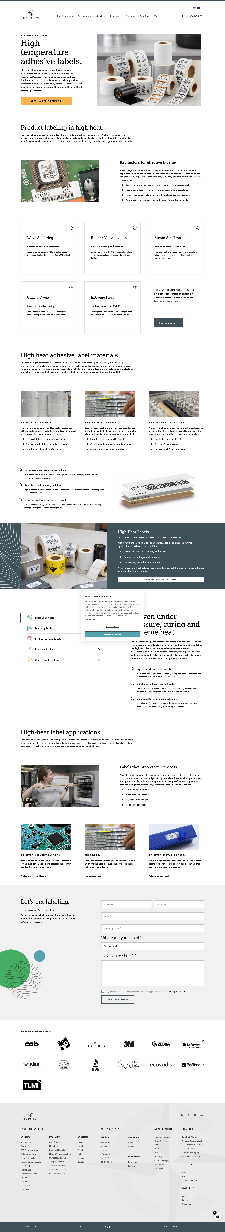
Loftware (132, 1166)
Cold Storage (55, 1142)
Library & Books (28, 1158)
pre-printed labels (115, 427)
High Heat (53, 1146)
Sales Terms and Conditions (122, 1226)
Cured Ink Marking (190, 1137)
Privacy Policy (85, 1226)
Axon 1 (131, 1142)
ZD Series (105, 1142)
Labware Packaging (190, 1152)
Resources (186, 1172)
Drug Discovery (161, 1141)
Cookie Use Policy (100, 1226)
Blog (183, 1176)
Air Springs (26, 1142)
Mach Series (106, 1154)
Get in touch (118, 999)
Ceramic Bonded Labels (192, 1141)
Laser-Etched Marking (191, 1145)
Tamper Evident (56, 1162)
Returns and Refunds (172, 1226)
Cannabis (158, 1168)
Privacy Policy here (177, 991)
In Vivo (157, 1149)
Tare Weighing (188, 1149)
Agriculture (159, 1164)
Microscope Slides (29, 1174)
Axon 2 (131, 1146)
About (184, 1196)
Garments (25, 1146)
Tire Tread (25, 1189)
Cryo (156, 1145)
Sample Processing (162, 1137)
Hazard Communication (60, 1154)
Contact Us (186, 1204)
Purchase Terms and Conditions (148, 1226)
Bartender (132, 1162)
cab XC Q (105, 1158)
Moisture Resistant (57, 1173)
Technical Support (189, 1180)
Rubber (81, 1154)
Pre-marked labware (158, 427)
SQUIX (104, 1150)
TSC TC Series (107, 1162)
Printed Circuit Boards (31, 1162)
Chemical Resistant (58, 1150)
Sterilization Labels (57, 1169)
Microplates (26, 1170)
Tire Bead (25, 1181)
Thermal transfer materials (33, 427)
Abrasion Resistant (57, 1166)
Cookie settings (112, 627)
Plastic (81, 1150)
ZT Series (105, 1146)
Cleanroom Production (191, 1156)
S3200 (131, 1150)
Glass (80, 1142)
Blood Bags (26, 1166)
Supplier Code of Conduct (194, 1226)
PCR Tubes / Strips (29, 1150)
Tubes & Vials (27, 1185)
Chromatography (162, 1160)
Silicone (81, 1158)
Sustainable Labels (57, 1158)
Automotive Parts (28, 1154)
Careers (184, 1200)
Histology (158, 1156)
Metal (80, 1146)
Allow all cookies (112, 634)
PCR (156, 1152)
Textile (81, 1162)
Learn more (90, 619)
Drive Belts (26, 1178)
